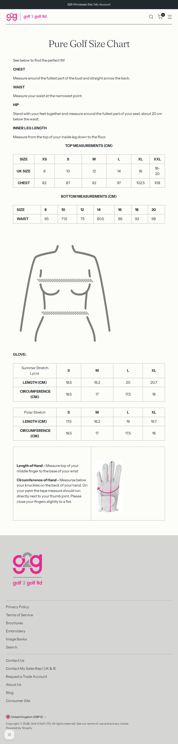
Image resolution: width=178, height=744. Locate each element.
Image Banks (16, 639)
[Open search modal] (151, 16)
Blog (9, 692)
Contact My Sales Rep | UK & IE (31, 668)
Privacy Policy (17, 607)
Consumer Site (18, 701)
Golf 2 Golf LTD (41, 723)
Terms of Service (19, 615)
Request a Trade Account (26, 676)
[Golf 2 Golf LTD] (26, 17)
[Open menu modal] (169, 16)
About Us (13, 684)
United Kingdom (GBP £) (27, 717)
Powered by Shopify (19, 728)
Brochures (14, 623)
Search (11, 647)
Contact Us (15, 660)
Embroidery (15, 631)
